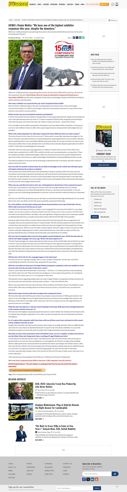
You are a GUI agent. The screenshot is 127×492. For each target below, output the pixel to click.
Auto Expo (47, 374)
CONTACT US (67, 464)
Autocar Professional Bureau (45, 411)
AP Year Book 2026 (93, 4)
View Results (105, 217)
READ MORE (39, 398)
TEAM (65, 471)
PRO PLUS (104, 4)
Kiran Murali (41, 390)
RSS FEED (11, 478)
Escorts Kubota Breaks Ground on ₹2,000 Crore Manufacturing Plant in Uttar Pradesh (103, 61)
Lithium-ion (98, 199)
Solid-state (97, 206)
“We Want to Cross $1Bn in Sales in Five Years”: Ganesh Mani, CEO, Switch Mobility (55, 427)
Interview (17, 20)
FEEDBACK (66, 467)
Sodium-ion (98, 202)
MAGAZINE (49, 467)
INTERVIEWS (54, 4)
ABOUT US (12, 467)
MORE (82, 4)
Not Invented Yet (99, 212)
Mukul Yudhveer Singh (44, 432)
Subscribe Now (103, 165)
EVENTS (29, 464)
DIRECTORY (49, 474)
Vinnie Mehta (38, 374)
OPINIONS (62, 4)
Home (11, 20)
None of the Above (100, 209)
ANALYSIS (70, 4)
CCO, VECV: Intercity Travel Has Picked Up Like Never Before (55, 385)
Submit (94, 217)
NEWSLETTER (49, 471)
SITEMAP (66, 474)
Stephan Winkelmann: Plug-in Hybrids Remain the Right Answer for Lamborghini (57, 406)
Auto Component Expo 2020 (22, 374)
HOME (10, 464)
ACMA (53, 374)
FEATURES (46, 4)
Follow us (114, 20)
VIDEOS (77, 4)
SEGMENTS (32, 4)
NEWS (39, 4)
